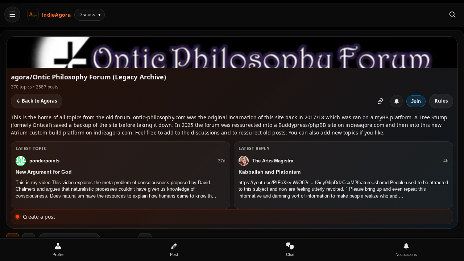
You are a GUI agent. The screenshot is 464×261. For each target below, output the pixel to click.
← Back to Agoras (36, 101)
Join (416, 101)
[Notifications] (396, 101)
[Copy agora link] (380, 101)
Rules (441, 101)
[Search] (452, 14)
